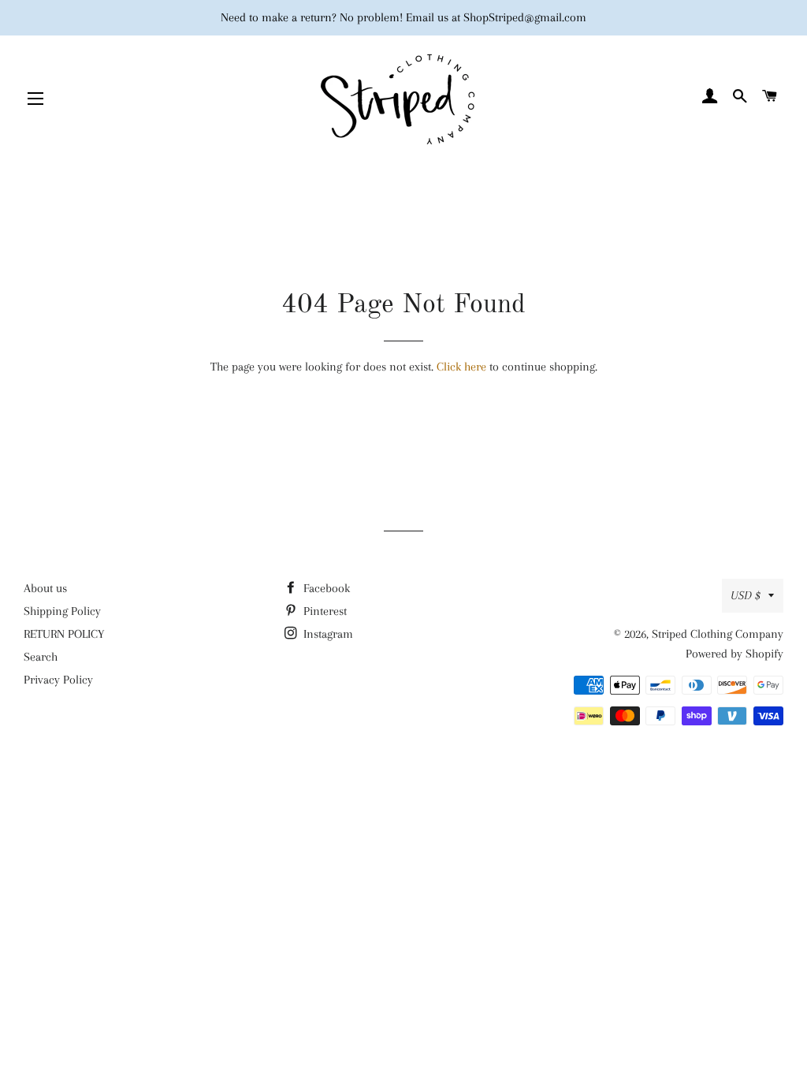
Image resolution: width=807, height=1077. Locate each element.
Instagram (326, 634)
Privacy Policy (58, 680)
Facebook (325, 588)
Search (41, 657)
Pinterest (323, 611)
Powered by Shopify (734, 654)
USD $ (746, 595)
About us (45, 588)
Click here (461, 367)
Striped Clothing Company (717, 634)
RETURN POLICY (64, 634)
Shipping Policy (62, 611)
